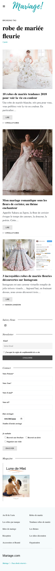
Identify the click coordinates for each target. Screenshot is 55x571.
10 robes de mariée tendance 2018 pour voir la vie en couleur (25, 96)
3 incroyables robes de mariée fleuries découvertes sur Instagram (27, 278)
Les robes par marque (11, 522)
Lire (7, 117)
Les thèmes (33, 528)
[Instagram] (5, 325)
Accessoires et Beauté (11, 542)
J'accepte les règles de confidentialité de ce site (23, 352)
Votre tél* (6, 402)
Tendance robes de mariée (39, 522)
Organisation (34, 542)
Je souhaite (7, 433)
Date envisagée (8, 414)
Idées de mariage (9, 528)
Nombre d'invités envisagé (12, 423)
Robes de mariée (36, 515)
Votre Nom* (7, 383)
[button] (4, 6)
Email (5, 341)
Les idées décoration (37, 535)
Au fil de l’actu (9, 515)
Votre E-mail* (8, 392)
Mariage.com (11, 555)
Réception (7, 535)
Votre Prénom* (8, 373)
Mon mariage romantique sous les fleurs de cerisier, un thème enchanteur (25, 204)
